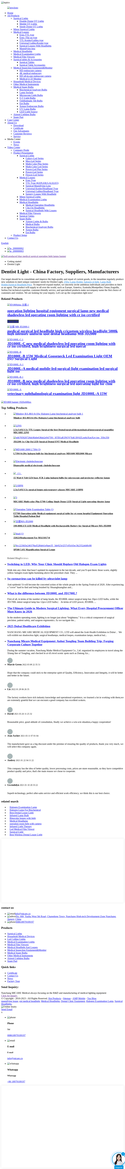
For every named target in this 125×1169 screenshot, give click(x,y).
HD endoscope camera (30, 70)
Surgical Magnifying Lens (38, 186)
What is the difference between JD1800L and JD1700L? (42, 593)
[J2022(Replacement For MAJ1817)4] (18, 533)
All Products (13, 15)
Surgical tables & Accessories (27, 59)
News (16, 144)
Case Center (13, 120)
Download (18, 125)
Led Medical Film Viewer (22, 829)
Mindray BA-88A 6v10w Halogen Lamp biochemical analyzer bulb (46, 418)
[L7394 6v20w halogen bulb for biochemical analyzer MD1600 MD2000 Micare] (27, 449)
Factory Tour (13, 981)
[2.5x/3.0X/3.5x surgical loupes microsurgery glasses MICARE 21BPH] (18, 485)
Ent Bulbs (24, 103)
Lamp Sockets (26, 92)
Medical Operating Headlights (40, 205)
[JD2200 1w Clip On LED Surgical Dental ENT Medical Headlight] (61, 437)
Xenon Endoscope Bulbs (32, 106)
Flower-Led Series (34, 175)
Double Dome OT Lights (32, 21)
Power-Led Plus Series (37, 169)
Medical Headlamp (19, 821)
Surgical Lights (20, 18)
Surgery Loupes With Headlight (41, 194)
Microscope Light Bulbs (31, 95)
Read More (13, 321)
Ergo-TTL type (27, 35)
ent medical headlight (29, 1001)
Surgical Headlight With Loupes (41, 210)
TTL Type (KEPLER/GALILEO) (42, 183)
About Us (12, 122)
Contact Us (12, 238)
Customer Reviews (22, 133)
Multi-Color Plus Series (37, 164)
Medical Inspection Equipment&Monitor (32, 67)
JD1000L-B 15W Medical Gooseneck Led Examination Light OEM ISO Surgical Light (59, 357)
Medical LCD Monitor (30, 78)
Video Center (13, 147)
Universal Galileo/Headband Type (42, 191)
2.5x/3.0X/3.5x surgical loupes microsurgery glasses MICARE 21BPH (48, 489)
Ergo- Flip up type (28, 37)
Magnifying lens (27, 48)
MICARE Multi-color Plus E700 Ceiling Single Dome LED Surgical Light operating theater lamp (61, 501)
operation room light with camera (25, 823)
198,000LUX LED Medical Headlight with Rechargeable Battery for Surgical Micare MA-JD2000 (62, 526)
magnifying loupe (9, 1001)
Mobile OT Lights (28, 24)
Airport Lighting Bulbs (24, 114)
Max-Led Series (33, 161)
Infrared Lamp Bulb (19, 815)
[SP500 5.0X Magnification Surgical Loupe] (52, 545)
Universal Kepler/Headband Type (42, 188)
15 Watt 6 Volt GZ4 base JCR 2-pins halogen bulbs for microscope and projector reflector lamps (61, 478)
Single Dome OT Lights (31, 26)
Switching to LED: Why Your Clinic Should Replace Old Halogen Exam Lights (56, 564)
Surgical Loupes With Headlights (35, 46)
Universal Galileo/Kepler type (34, 43)
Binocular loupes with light (23, 818)
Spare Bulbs (25, 218)
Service (17, 136)
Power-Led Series (34, 172)
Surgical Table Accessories (32, 65)
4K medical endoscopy (31, 73)
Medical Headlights (22, 51)
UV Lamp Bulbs (28, 109)
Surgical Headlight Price (20, 284)
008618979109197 (25, 922)
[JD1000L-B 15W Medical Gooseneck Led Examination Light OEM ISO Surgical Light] (14, 352)
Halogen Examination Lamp (23, 807)
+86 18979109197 (16, 1081)
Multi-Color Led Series (37, 166)
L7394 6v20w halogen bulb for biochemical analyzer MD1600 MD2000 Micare (52, 453)
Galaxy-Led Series (35, 158)
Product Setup (20, 235)
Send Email (6, 1009)
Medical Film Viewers (24, 57)
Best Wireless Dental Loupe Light (26, 834)
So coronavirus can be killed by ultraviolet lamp (37, 578)
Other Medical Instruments (26, 84)
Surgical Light (16, 832)
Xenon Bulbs (32, 229)
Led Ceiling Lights (16, 939)
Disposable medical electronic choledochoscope (36, 465)
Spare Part (18, 117)
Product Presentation (23, 153)
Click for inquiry (9, 995)
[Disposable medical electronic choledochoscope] (28, 461)
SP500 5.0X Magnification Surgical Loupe (34, 549)
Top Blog (91, 998)
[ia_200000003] (15, 251)
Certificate (18, 128)
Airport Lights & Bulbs (37, 221)
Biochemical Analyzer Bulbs (33, 89)
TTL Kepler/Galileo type (31, 40)
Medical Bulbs (33, 224)
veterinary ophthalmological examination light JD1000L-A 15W (57, 394)
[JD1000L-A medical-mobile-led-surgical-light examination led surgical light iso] (15, 364)
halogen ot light (91, 282)
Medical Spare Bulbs (23, 87)
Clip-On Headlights (35, 207)
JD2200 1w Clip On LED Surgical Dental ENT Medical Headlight (46, 441)
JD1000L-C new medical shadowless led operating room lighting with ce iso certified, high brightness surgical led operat (61, 345)
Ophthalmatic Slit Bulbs (31, 100)
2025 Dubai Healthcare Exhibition (28, 626)
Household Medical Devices (27, 81)
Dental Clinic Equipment (73, 1001)
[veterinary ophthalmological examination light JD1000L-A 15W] (14, 389)
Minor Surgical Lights (24, 29)
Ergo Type (31, 180)
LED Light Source (29, 111)
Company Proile (21, 150)
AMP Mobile (79, 998)
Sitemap (67, 998)
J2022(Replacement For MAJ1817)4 (31, 537)
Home (10, 13)
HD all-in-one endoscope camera (35, 76)
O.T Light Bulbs (28, 98)
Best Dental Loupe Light (22, 812)
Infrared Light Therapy (21, 826)
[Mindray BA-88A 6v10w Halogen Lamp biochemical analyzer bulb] (48, 413)
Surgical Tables (27, 62)
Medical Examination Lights (27, 54)
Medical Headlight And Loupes (22, 947)
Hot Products (54, 998)
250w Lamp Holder (73, 282)
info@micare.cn (22, 913)
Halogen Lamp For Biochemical (25, 810)
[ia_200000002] (15, 248)
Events (16, 142)
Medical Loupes (21, 32)
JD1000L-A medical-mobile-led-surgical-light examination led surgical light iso (62, 370)
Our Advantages (21, 131)
